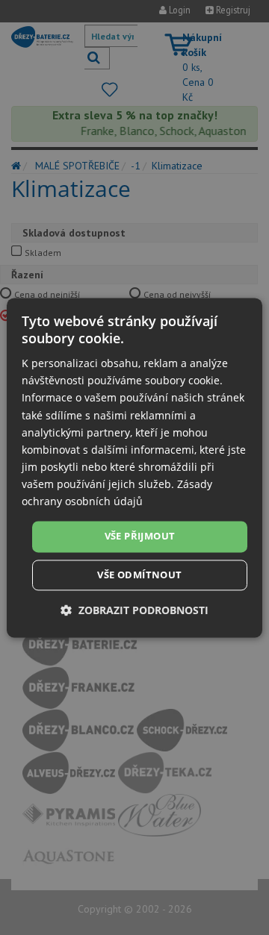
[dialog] (134, 467)
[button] (134, 610)
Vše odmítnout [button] (139, 574)
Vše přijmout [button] (140, 536)
